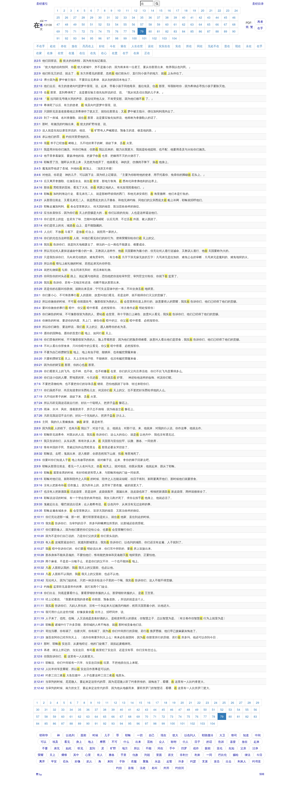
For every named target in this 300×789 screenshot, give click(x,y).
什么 (126, 742)
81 (158, 31)
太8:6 (37, 422)
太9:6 (37, 460)
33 (125, 17)
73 (91, 31)
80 (150, 31)
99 (125, 38)
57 (141, 24)
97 (108, 38)
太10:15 (39, 523)
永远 (157, 761)
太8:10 (38, 434)
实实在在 (164, 46)
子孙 (122, 761)
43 (208, 17)
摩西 (103, 742)
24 (236, 10)
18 (186, 10)
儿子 (107, 735)
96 (100, 38)
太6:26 (38, 371)
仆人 (185, 742)
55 (125, 24)
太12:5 (38, 650)
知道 (246, 735)
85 (192, 31)
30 (100, 17)
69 (58, 31)
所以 (137, 748)
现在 (238, 46)
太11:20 (39, 624)
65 (208, 24)
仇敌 (135, 755)
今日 (259, 755)
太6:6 (37, 320)
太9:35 (38, 510)
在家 (39, 53)
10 (119, 10)
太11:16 (39, 612)
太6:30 (38, 377)
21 (211, 10)
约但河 (179, 768)
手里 (123, 755)
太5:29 (38, 289)
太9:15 (38, 479)
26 (66, 17)
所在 (189, 46)
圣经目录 (258, 3)
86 (200, 31)
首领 (131, 768)
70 (66, 31)
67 (225, 24)
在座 (136, 53)
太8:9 (37, 428)
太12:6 (38, 656)
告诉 (221, 742)
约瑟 (193, 761)
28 (83, 17)
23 (227, 10)
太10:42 (39, 580)
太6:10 (38, 333)
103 (164, 38)
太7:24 (38, 403)
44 (217, 17)
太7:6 (37, 384)
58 (150, 24)
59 (158, 24)
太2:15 (38, 92)
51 (91, 24)
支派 (205, 761)
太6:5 (37, 314)
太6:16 (38, 339)
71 (75, 31)
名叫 (154, 768)
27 (75, 17)
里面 (159, 755)
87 (208, 31)
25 (58, 17)
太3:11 (38, 149)
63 (192, 24)
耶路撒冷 (207, 735)
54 (116, 24)
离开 (42, 761)
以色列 (70, 735)
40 (183, 17)
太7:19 (38, 396)
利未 (197, 755)
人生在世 (137, 46)
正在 (147, 53)
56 (133, 24)
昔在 (227, 46)
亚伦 (219, 748)
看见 (67, 742)
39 (175, 17)
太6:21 (38, 365)
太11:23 (39, 637)
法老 (143, 768)
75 (108, 31)
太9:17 (38, 491)
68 (234, 24)
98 (116, 38)
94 (83, 38)
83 (175, 31)
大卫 (222, 735)
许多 (181, 761)
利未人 (242, 761)
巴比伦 (222, 755)
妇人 (89, 761)
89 (225, 31)
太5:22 (38, 257)
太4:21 (38, 200)
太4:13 (38, 181)
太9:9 (37, 466)
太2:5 (37, 60)
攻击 (217, 761)
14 (152, 10)
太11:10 (39, 599)
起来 (256, 742)
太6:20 (38, 358)
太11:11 (39, 605)
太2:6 (37, 67)
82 (167, 31)
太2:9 (37, 73)
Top (40, 774)
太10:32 (39, 567)
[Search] (157, 3)
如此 (68, 748)
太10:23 (39, 542)
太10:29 (39, 561)
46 (234, 17)
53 (108, 24)
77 (125, 31)
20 (202, 10)
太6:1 (37, 295)
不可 (114, 742)
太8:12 (38, 447)
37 (158, 17)
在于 (125, 53)
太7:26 (38, 415)
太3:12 (38, 156)
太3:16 (38, 162)
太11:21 (39, 631)
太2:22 (38, 111)
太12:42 (39, 688)
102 (154, 38)
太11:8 (38, 593)
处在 (53, 46)
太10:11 (39, 517)
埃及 (55, 742)
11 (127, 10)
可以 (43, 742)
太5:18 (38, 244)
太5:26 (38, 282)
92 (66, 38)
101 (144, 38)
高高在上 (88, 46)
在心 (104, 53)
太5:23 (38, 263)
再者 (260, 21)
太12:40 (39, 675)
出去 (228, 761)
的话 (209, 742)
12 (135, 10)
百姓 (150, 742)
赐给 (236, 755)
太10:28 (39, 555)
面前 (83, 735)
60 (167, 24)
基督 (233, 742)
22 (219, 10)
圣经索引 (42, 3)
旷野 (113, 748)
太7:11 (38, 390)
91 (58, 38)
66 (217, 24)
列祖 (147, 755)
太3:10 (38, 143)
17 (177, 10)
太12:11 (39, 662)
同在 (200, 46)
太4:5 (37, 168)
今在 (113, 46)
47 (58, 24)
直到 (92, 748)
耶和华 (43, 735)
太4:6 (37, 175)
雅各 (111, 755)
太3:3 (37, 130)
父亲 (243, 748)
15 (160, 10)
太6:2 (37, 301)
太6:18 (38, 346)
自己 (151, 735)
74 (100, 31)
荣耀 (40, 755)
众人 (162, 742)
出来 (138, 742)
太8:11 (38, 441)
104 (174, 38)
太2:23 (38, 117)
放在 (74, 46)
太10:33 (39, 574)
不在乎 (40, 46)
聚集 (146, 761)
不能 (148, 748)
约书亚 (256, 761)
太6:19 (38, 352)
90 (234, 31)
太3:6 (37, 136)
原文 (171, 755)
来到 (110, 761)
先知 (231, 748)
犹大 (175, 735)
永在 (249, 46)
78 (133, 31)
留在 (123, 46)
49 (75, 24)
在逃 (71, 53)
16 (169, 10)
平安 (54, 761)
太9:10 (38, 472)
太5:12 (38, 213)
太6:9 (37, 327)
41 (192, 17)
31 (108, 17)
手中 (172, 748)
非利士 (184, 755)
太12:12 (39, 669)
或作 (196, 748)
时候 (95, 735)
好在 (102, 46)
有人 (100, 755)
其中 (76, 755)
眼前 (208, 748)
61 (175, 24)
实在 (178, 46)
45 (225, 17)
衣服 (134, 761)
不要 (45, 748)
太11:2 (38, 586)
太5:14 (38, 225)
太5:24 (38, 270)
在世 (60, 53)
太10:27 (39, 548)
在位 (82, 53)
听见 (80, 748)
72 (83, 31)
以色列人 (190, 735)
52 (100, 24)
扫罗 (184, 748)
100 (134, 38)
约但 (119, 768)
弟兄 (57, 748)
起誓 (169, 761)
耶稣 (128, 735)
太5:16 (38, 238)
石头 (66, 761)
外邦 (166, 768)
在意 (115, 53)
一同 (209, 755)
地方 (125, 748)
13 (144, 10)
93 (75, 38)
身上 (79, 742)
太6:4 (37, 308)
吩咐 (174, 742)
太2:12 (38, 79)
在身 (50, 53)
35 (141, 17)
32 (116, 17)
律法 (247, 755)
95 (91, 38)
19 (194, 10)
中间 (258, 735)
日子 (197, 742)
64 (200, 24)
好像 (77, 761)
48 (66, 24)
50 (83, 24)
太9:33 (38, 504)
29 (91, 17)
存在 (64, 46)
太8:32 (38, 453)
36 (150, 17)
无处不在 (213, 46)
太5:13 (38, 219)
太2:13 (38, 86)
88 (217, 31)
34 (133, 17)
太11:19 (39, 618)
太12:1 (38, 643)
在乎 (260, 28)
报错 (261, 774)
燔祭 (64, 755)
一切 (140, 735)
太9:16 (38, 485)
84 (183, 31)
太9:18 (38, 498)
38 (167, 17)
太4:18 (38, 194)
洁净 (255, 748)
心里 (88, 755)
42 (200, 17)
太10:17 (39, 529)
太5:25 (38, 276)
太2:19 (38, 105)
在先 (93, 53)
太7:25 (38, 409)
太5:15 (38, 232)
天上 (52, 755)
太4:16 (38, 187)
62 (183, 24)
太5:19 (38, 251)
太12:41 (39, 681)
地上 (91, 742)
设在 (151, 46)
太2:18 (38, 98)
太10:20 (39, 536)
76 (116, 31)
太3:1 (37, 124)
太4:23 (38, 206)
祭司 (234, 735)
